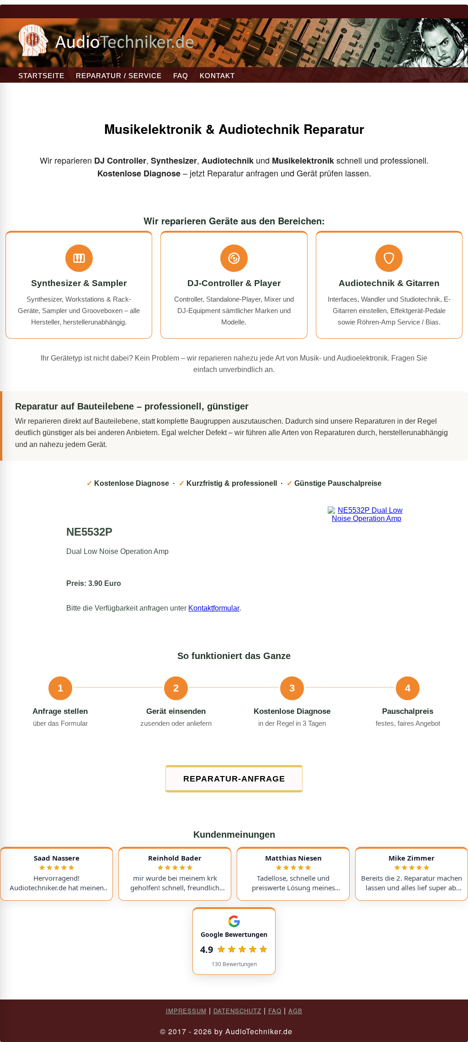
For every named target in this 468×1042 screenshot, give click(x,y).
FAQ (180, 76)
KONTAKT (217, 76)
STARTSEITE (41, 76)
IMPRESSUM (186, 1010)
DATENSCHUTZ (237, 1010)
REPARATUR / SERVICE (119, 76)
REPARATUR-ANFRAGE (234, 778)
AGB (295, 1010)
